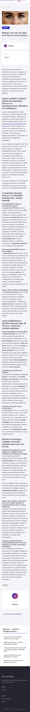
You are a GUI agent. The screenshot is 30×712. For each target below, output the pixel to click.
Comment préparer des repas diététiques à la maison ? (12, 656)
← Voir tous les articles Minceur (11, 614)
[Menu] (19, 1)
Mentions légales (6, 699)
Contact (4, 701)
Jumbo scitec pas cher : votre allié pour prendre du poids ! (13, 643)
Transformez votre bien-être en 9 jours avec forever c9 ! (13, 661)
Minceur (9, 7)
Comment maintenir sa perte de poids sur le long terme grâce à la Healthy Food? (15, 649)
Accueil (4, 7)
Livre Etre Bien (8, 676)
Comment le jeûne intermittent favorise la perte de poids (13, 637)
